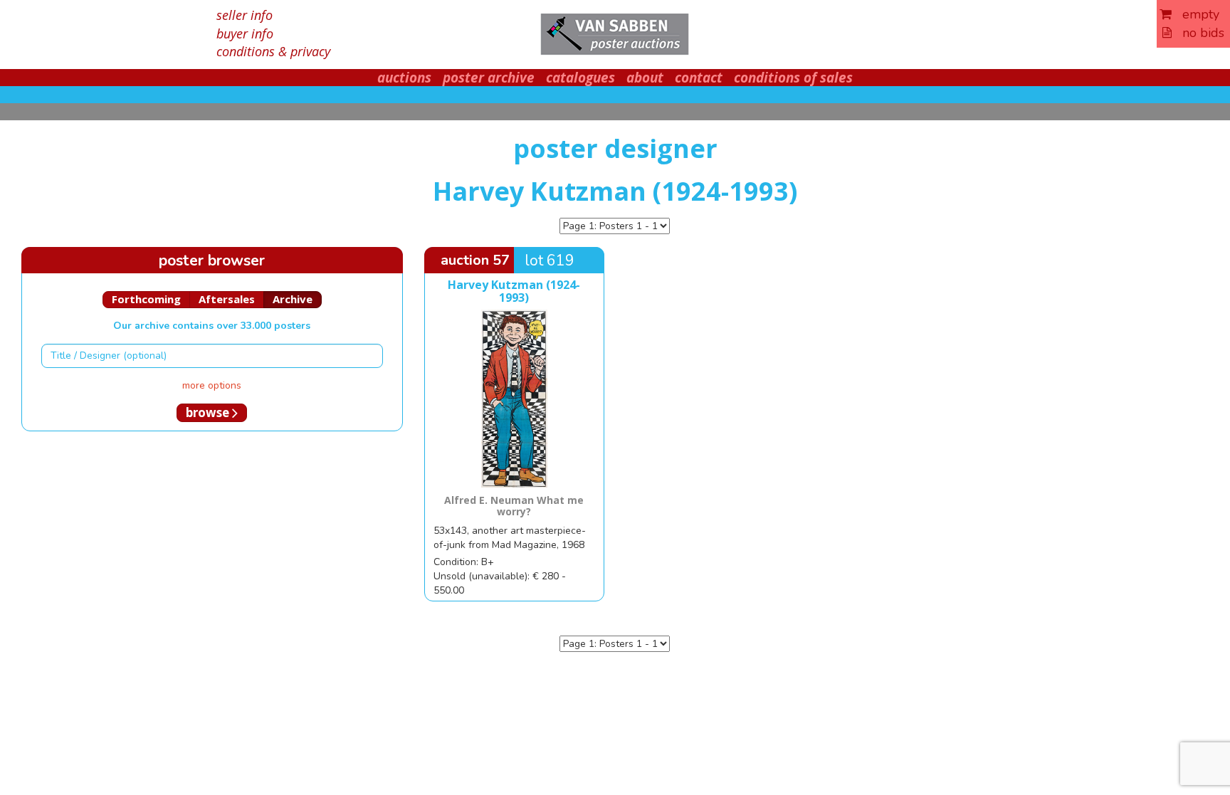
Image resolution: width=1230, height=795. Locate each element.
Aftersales (227, 299)
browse (209, 412)
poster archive (489, 77)
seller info (244, 14)
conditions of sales (793, 77)
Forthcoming (146, 299)
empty (1195, 14)
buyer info (244, 33)
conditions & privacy (273, 51)
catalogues (580, 77)
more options (211, 385)
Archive (292, 299)
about (644, 77)
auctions (404, 77)
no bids (1198, 32)
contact (698, 77)
